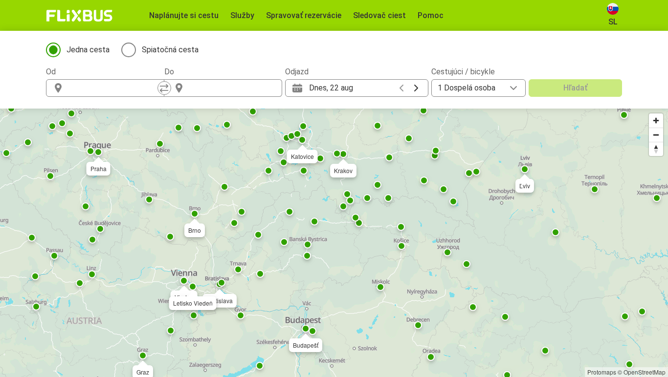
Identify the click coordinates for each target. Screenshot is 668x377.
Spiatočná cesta (170, 49)
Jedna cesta (88, 49)
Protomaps (601, 372)
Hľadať (575, 87)
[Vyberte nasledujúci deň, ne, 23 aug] (416, 88)
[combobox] (114, 88)
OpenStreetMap (644, 372)
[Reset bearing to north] (656, 149)
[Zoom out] (656, 135)
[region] (334, 243)
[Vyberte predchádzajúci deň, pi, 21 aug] (401, 88)
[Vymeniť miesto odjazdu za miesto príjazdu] (164, 88)
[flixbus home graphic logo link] (79, 15)
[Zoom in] (656, 120)
